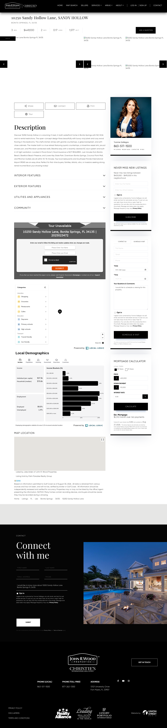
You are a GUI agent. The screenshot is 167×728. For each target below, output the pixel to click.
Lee (36, 499)
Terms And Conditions (19, 718)
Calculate (130, 406)
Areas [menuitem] (108, 5)
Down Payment (120, 383)
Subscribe (131, 217)
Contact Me (135, 149)
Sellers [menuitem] (84, 5)
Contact (157, 5)
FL (31, 499)
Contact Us (122, 241)
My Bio (142, 149)
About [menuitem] (119, 5)
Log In (134, 5)
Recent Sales (126, 149)
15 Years (131, 369)
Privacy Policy (137, 208)
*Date (116, 266)
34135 (57, 499)
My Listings (117, 149)
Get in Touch (144, 662)
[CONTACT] (146, 30)
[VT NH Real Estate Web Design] (149, 713)
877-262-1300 (68, 687)
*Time (116, 275)
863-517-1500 (123, 146)
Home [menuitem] (60, 5)
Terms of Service (124, 344)
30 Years (120, 369)
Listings (25, 499)
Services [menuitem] (96, 5)
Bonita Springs (46, 499)
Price (116, 374)
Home (16, 499)
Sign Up (143, 5)
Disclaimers (14, 713)
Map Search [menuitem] (72, 5)
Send (28, 622)
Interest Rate (119, 393)
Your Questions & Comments (124, 284)
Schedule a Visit (139, 241)
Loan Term (118, 366)
